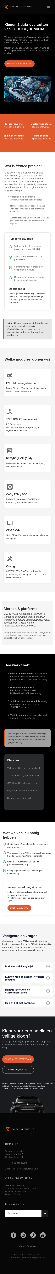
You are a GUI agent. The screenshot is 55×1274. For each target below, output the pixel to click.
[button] (48, 6)
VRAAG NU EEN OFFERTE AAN (18, 1059)
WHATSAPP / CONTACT (18, 1070)
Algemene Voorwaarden (27, 1246)
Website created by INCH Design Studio (27, 1255)
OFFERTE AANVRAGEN (19, 63)
